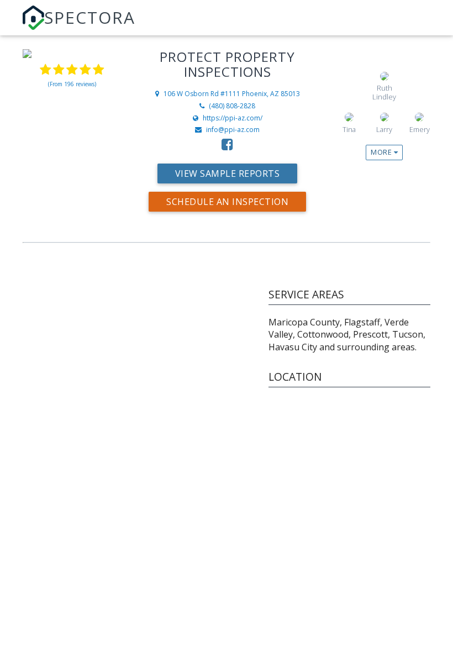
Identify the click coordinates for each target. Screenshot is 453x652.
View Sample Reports (227, 173)
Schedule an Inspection (227, 202)
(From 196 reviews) (72, 84)
